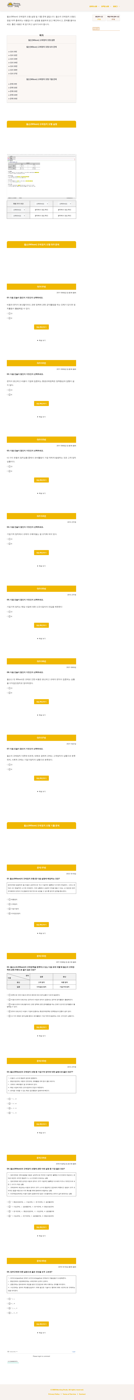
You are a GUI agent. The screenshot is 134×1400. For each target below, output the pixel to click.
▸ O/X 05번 (13, 66)
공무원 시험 (93, 6)
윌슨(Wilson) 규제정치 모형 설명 (41, 40)
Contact (82, 1394)
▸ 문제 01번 (13, 84)
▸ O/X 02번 (13, 55)
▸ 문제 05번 (13, 99)
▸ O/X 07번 (13, 73)
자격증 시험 (105, 6)
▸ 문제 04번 (13, 95)
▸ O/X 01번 (13, 52)
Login (73, 1351)
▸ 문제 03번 (13, 91)
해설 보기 (42, 340)
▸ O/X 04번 (13, 63)
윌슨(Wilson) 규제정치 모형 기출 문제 (41, 79)
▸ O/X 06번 (13, 70)
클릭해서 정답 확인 (41, 210)
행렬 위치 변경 (18, 204)
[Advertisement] (41, 141)
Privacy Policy (54, 1394)
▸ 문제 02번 (13, 88)
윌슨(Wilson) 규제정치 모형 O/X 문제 (41, 47)
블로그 (115, 6)
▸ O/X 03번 (13, 59)
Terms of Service (69, 1394)
